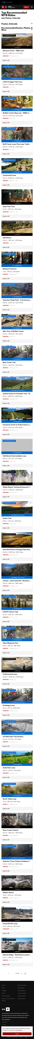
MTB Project (21, 988)
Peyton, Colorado (9, 23)
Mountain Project (22, 985)
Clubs (3, 993)
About (3, 985)
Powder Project (21, 996)
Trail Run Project (22, 993)
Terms (20, 1036)
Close (17, 1034)
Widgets (4, 990)
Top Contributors (6, 996)
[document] (17, 1031)
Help (3, 988)
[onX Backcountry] (7, 2)
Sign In (26, 7)
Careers (4, 1024)
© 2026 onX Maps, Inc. (12, 1036)
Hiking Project (21, 990)
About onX (4, 1022)
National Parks (21, 998)
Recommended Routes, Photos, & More (17, 29)
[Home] (9, 7)
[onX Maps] (6, 1010)
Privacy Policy (19, 1030)
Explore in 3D (6, 60)
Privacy (25, 1036)
